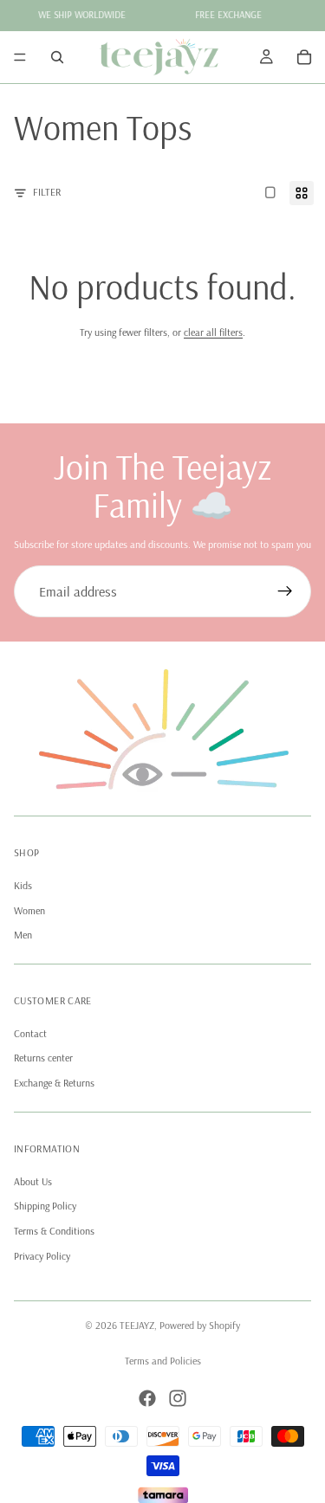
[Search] (57, 57)
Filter (47, 191)
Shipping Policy (45, 1206)
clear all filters (213, 332)
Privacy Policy (42, 1255)
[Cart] (304, 57)
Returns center (43, 1058)
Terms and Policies (163, 1360)
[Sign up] (285, 591)
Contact (30, 1033)
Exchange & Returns (54, 1083)
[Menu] (20, 57)
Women (29, 910)
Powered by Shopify (199, 1325)
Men (23, 935)
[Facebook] (147, 1398)
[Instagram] (177, 1398)
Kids (23, 885)
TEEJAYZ (137, 1325)
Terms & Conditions (54, 1231)
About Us (33, 1181)
